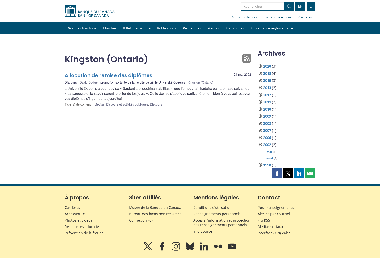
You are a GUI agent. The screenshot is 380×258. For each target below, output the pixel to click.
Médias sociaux (270, 226)
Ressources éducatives (83, 226)
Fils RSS (264, 220)
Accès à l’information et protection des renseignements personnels (221, 222)
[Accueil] (90, 11)
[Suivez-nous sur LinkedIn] (204, 249)
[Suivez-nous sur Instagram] (176, 249)
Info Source (202, 231)
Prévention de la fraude (84, 233)
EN (300, 6)
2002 (267, 144)
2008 (267, 123)
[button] (277, 173)
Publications (166, 28)
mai (269, 152)
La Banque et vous (278, 17)
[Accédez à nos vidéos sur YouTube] (232, 249)
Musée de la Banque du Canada (155, 207)
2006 (267, 137)
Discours (156, 104)
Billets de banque (137, 28)
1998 (267, 165)
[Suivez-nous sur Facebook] (162, 249)
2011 (267, 102)
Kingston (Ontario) (200, 82)
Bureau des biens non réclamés (155, 213)
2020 (267, 66)
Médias (213, 28)
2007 (267, 130)
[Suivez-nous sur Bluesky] (190, 249)
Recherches (192, 28)
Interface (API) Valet (274, 233)
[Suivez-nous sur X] (148, 249)
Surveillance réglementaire (272, 28)
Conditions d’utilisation (212, 207)
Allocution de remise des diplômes (108, 75)
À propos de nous (245, 17)
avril (269, 158)
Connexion (141, 220)
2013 (267, 87)
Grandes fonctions (82, 28)
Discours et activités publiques (127, 104)
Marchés (110, 28)
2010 (267, 109)
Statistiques (235, 28)
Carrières (305, 17)
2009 (267, 116)
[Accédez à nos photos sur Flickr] (219, 249)
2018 (267, 73)
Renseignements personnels (217, 213)
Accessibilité (75, 213)
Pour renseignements (276, 207)
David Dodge (89, 82)
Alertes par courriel (274, 213)
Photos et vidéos (78, 220)
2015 (267, 80)
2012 (267, 95)
